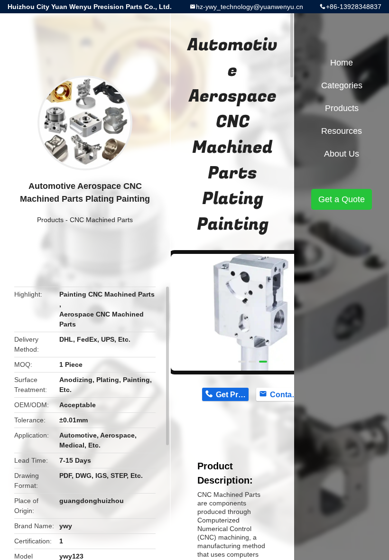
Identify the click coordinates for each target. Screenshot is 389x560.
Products (50, 220)
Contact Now (286, 395)
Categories (341, 85)
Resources (341, 131)
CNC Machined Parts (101, 220)
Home (341, 62)
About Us (341, 154)
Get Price (232, 395)
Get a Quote (341, 199)
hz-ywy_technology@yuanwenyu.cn (249, 6)
